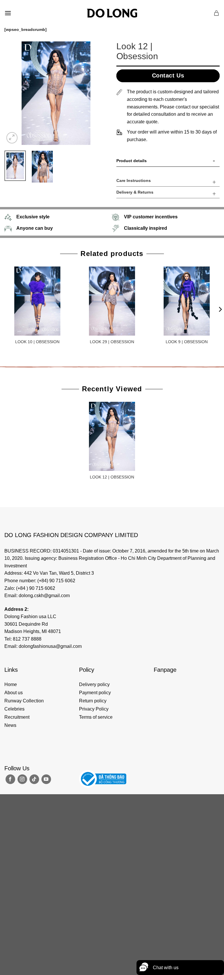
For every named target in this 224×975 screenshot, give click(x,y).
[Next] (98, 93)
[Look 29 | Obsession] (112, 300)
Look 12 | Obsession (112, 477)
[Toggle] (214, 161)
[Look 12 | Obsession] (112, 436)
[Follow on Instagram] (22, 779)
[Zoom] (12, 137)
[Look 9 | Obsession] (186, 300)
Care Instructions (133, 180)
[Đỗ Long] (112, 13)
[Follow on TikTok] (34, 779)
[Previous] (13, 93)
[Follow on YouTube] (46, 779)
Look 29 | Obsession (112, 341)
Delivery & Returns (134, 192)
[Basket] (217, 13)
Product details (131, 160)
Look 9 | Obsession (187, 341)
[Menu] (7, 13)
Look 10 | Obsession (37, 341)
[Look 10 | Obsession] (37, 300)
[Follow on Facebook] (10, 779)
